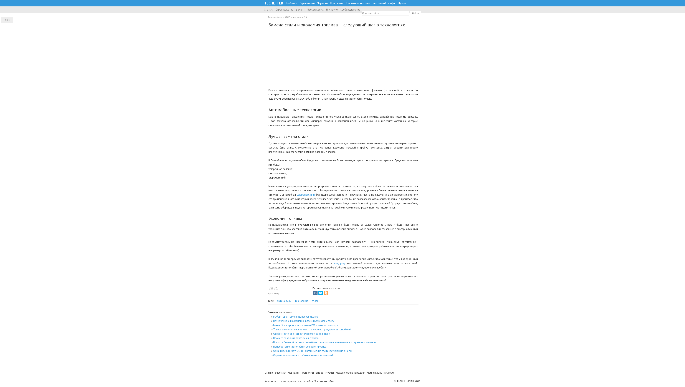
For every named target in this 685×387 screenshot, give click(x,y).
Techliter (273, 3)
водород (339, 263)
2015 (287, 17)
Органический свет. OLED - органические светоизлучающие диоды (312, 351)
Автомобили (275, 17)
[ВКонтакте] (315, 293)
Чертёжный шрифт (384, 3)
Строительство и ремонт (290, 9)
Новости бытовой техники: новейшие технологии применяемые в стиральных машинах (324, 342)
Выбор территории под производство (295, 316)
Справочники (307, 3)
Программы (336, 3)
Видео (319, 372)
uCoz (331, 381)
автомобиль (284, 301)
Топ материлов (287, 381)
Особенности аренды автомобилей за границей (301, 333)
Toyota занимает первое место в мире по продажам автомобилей (312, 329)
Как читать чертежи (358, 3)
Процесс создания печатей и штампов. (296, 338)
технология (301, 301)
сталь (315, 301)
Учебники (291, 3)
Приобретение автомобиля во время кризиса (299, 346)
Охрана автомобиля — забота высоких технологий (303, 355)
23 (305, 17)
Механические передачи (350, 372)
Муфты (402, 3)
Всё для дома (316, 9)
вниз (7, 19)
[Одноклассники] (326, 293)
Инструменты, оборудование (343, 9)
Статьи (269, 372)
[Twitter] (320, 293)
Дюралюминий (306, 194)
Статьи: (268, 9)
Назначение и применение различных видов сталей (303, 321)
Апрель (297, 17)
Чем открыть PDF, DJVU (380, 372)
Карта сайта (305, 381)
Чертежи (322, 3)
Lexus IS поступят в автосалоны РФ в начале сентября (305, 325)
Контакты (270, 381)
